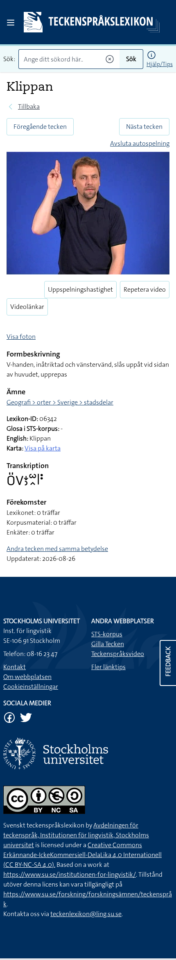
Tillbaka (29, 106)
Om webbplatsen (27, 676)
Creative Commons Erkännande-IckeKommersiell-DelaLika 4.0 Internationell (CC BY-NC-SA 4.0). (82, 855)
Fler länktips (108, 667)
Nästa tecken (144, 126)
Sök (131, 59)
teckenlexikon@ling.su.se (86, 914)
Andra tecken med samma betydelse (57, 548)
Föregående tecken (40, 126)
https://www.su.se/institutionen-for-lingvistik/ (69, 874)
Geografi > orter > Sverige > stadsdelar (60, 402)
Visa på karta (43, 448)
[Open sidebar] (10, 22)
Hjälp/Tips (160, 64)
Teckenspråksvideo (117, 653)
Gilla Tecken (107, 644)
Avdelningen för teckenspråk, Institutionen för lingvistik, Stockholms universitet (76, 835)
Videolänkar (27, 306)
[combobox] (69, 59)
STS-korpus (106, 634)
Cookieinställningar (30, 686)
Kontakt (14, 667)
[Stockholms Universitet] (88, 753)
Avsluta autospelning (139, 143)
